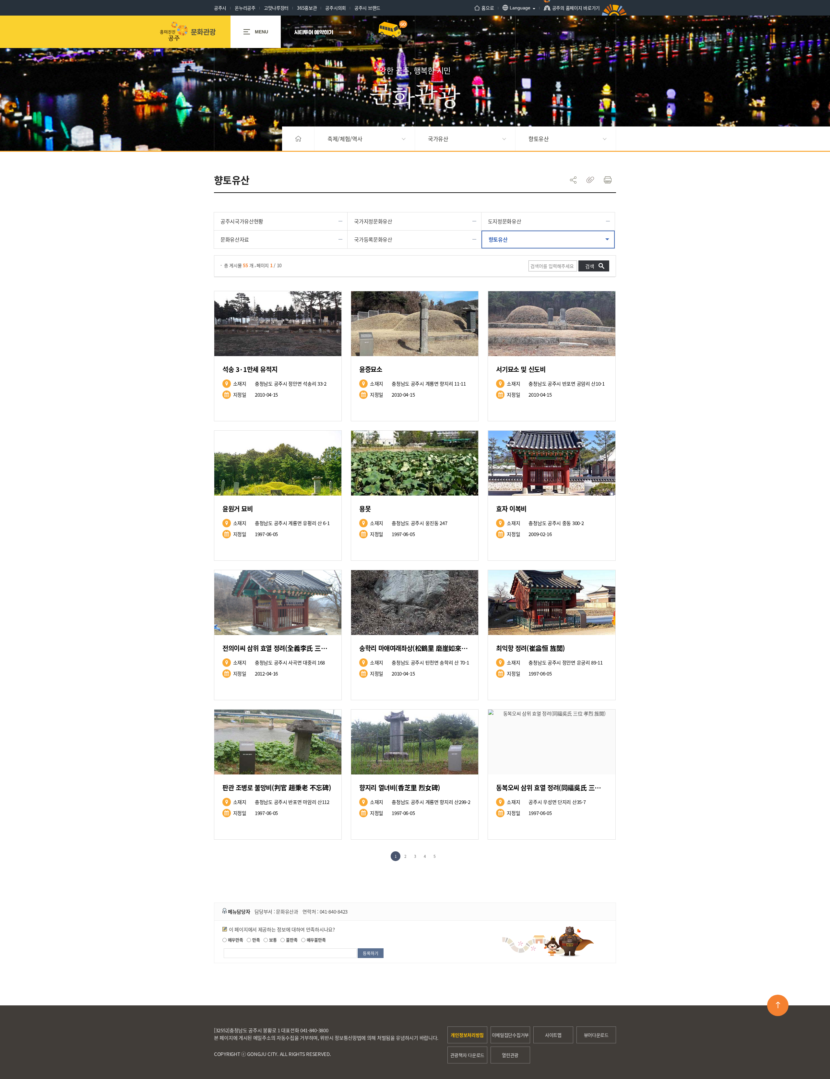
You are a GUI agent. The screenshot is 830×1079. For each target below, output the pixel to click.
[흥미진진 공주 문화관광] (188, 32)
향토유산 (538, 139)
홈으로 (487, 8)
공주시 (220, 8)
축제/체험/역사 (344, 139)
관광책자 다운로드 (467, 1055)
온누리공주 (245, 8)
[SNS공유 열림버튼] (573, 179)
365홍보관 (307, 8)
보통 (272, 940)
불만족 (291, 940)
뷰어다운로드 (596, 1035)
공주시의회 (335, 8)
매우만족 (235, 940)
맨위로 (777, 1005)
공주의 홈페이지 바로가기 (576, 8)
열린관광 (510, 1055)
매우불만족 (315, 940)
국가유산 (438, 139)
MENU (261, 31)
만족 (255, 940)
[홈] (298, 138)
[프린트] (607, 179)
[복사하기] (590, 179)
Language (520, 7)
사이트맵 (553, 1035)
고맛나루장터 (276, 8)
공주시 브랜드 (367, 8)
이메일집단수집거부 (510, 1035)
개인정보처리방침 (467, 1035)
